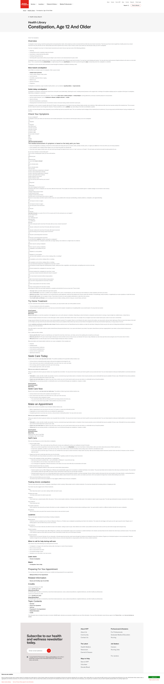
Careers (112, 2)
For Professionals (116, 632)
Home (24, 10)
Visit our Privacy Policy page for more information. (23, 681)
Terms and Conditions (51, 657)
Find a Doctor (135, 6)
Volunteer (84, 664)
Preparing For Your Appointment (38, 609)
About (108, 2)
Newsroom (84, 650)
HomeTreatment (32, 310)
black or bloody (38, 161)
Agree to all (154, 677)
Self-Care (32, 607)
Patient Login (138, 2)
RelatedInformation (32, 312)
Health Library (31, 10)
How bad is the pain (32, 213)
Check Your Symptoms (35, 605)
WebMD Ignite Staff (36, 595)
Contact (127, 2)
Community (84, 635)
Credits (31, 612)
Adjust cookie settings (6, 681)
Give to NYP (118, 2)
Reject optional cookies (154, 679)
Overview (32, 603)
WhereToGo (31, 313)
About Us (84, 632)
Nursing (113, 637)
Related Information (34, 610)
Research (132, 2)
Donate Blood (85, 667)
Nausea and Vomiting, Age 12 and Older (39, 580)
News (123, 2)
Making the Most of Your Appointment (39, 574)
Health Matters (86, 647)
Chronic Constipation (35, 558)
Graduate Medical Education (120, 635)
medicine (39, 239)
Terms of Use (118, 615)
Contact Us (84, 637)
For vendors (115, 656)
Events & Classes (86, 652)
